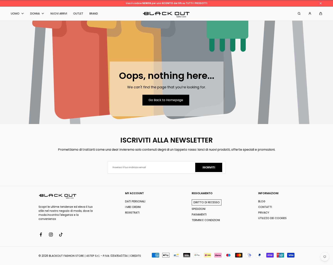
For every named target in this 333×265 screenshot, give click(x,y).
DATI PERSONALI (135, 201)
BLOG (261, 201)
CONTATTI (265, 207)
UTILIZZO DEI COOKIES (272, 218)
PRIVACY (263, 212)
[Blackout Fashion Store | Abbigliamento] (166, 13)
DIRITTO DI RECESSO (206, 202)
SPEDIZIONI (198, 209)
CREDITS (135, 256)
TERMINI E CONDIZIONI (206, 220)
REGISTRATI (132, 212)
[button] (320, 13)
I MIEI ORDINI (133, 207)
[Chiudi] (320, 3)
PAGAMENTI (199, 214)
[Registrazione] (309, 13)
